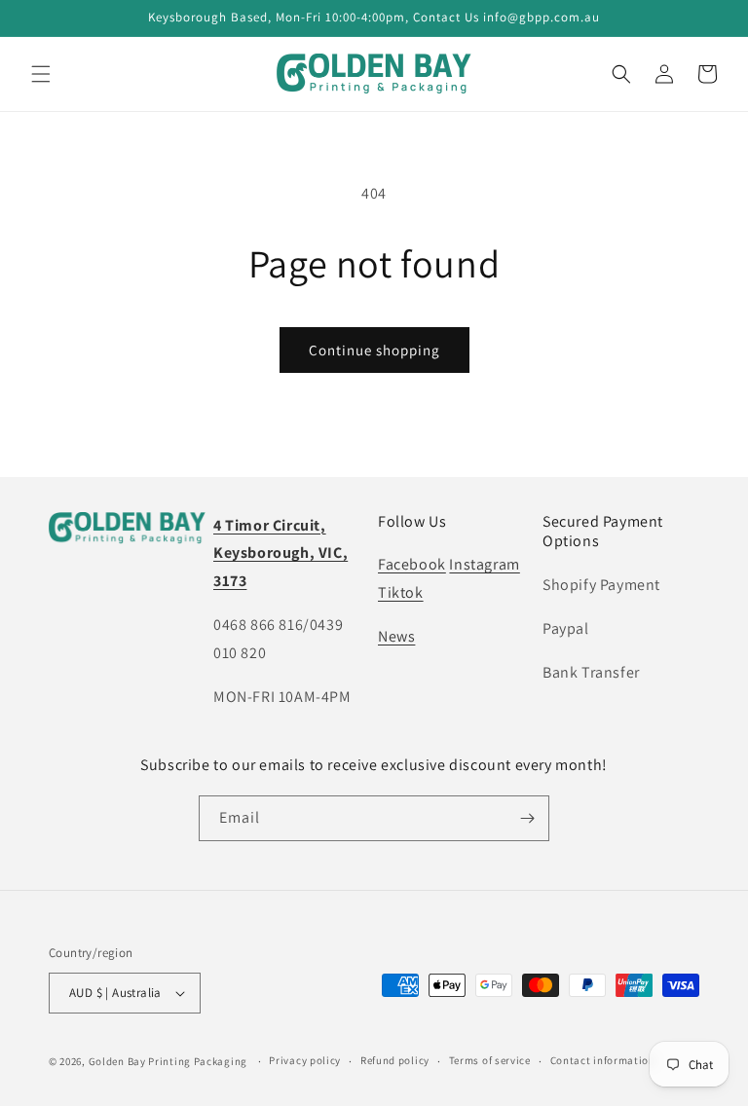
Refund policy (395, 1060)
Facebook (412, 564)
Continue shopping (374, 350)
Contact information (602, 1060)
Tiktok (401, 592)
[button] (40, 74)
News (396, 636)
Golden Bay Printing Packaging (168, 1061)
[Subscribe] (526, 818)
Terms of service (490, 1060)
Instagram (484, 564)
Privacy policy (305, 1060)
